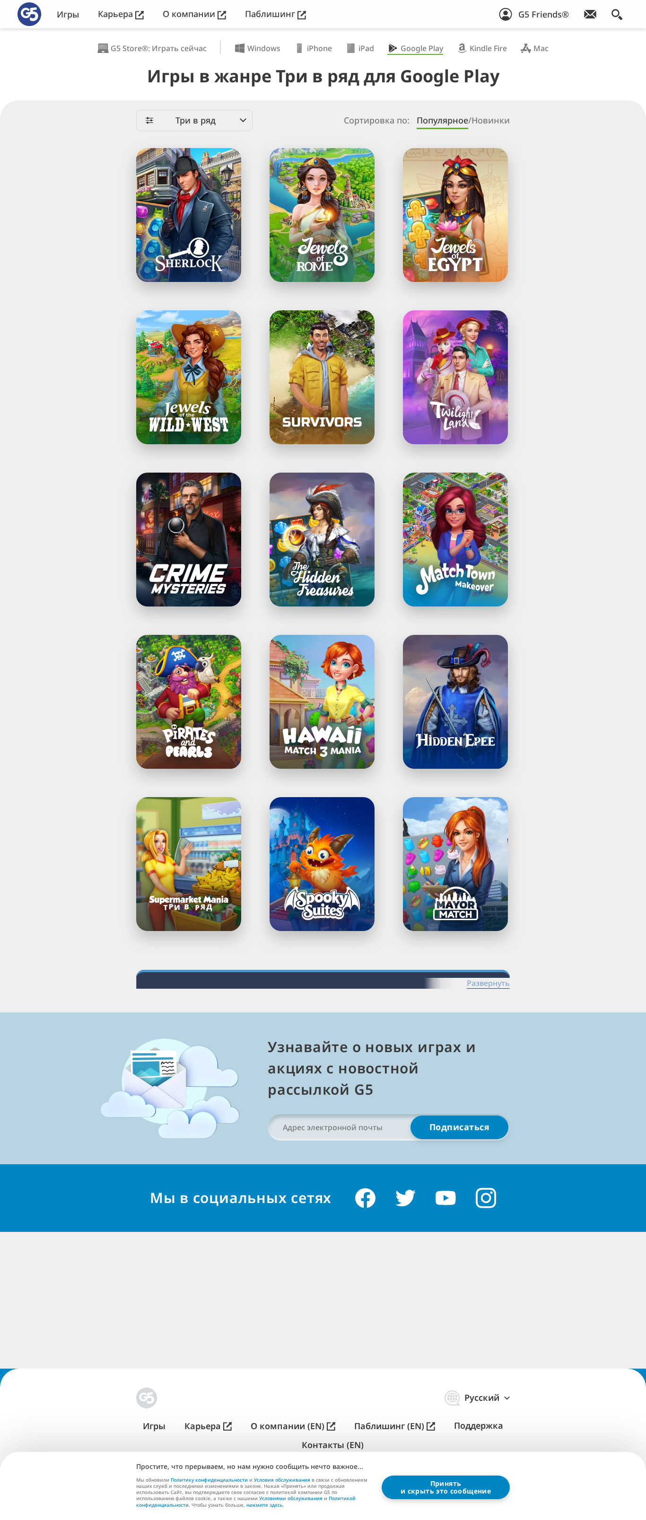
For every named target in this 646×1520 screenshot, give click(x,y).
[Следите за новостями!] (590, 14)
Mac (541, 48)
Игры (68, 14)
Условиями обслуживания (291, 1498)
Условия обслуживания (282, 1479)
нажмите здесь (264, 1505)
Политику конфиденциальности (209, 1479)
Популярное (442, 120)
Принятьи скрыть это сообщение (446, 1487)
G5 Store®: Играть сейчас (159, 48)
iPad (366, 48)
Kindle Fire (488, 48)
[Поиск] (616, 14)
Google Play (422, 48)
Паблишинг (271, 14)
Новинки (490, 120)
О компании (190, 14)
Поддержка (478, 1425)
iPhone (319, 48)
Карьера (116, 14)
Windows (263, 48)
